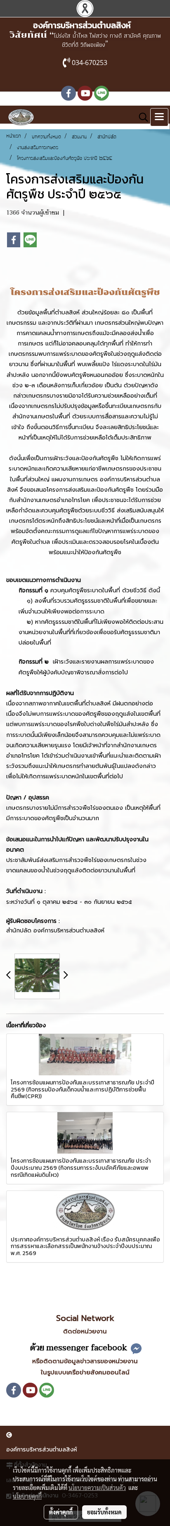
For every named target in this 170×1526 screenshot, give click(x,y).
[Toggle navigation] (159, 117)
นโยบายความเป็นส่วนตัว (97, 1487)
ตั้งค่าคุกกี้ (61, 1512)
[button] (140, 117)
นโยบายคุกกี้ (27, 1496)
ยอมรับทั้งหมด (104, 1512)
